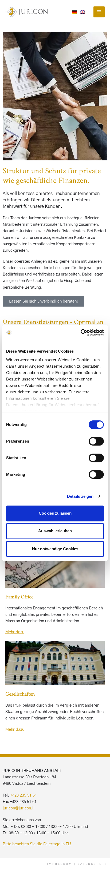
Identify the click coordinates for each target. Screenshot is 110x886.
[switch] (96, 441)
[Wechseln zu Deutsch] (74, 12)
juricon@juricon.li (18, 808)
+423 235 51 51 (23, 795)
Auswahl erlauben (55, 531)
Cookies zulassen (55, 513)
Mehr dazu (14, 632)
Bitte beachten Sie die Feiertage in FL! (37, 844)
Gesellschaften (20, 693)
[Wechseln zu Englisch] (82, 12)
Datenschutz (92, 864)
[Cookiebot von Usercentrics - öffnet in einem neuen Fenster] (80, 332)
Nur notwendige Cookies (55, 548)
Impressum (59, 864)
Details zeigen (80, 496)
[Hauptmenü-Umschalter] (99, 12)
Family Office (19, 596)
